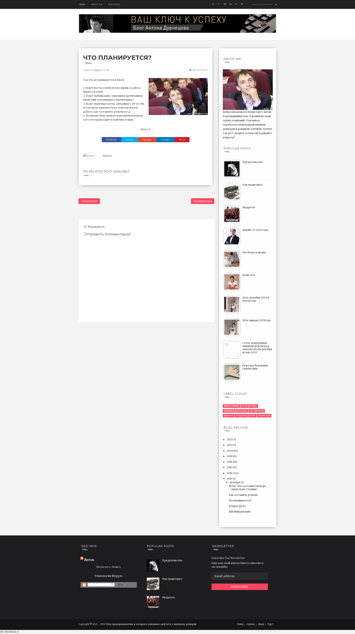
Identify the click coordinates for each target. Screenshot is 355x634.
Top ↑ (270, 624)
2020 (230, 450)
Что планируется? (240, 500)
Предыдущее (202, 201)
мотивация (257, 410)
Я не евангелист (252, 184)
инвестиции (231, 405)
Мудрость (248, 207)
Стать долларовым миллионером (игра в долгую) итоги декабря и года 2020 (257, 347)
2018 (230, 461)
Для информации (239, 511)
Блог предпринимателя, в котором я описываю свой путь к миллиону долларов (151, 624)
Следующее (89, 201)
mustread (264, 415)
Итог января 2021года (256, 320)
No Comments (200, 69)
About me (96, 4)
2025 (230, 439)
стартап (241, 415)
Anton (97, 69)
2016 (230, 473)
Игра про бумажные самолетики (255, 367)
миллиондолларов (235, 410)
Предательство (252, 162)
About (261, 624)
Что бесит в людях (254, 252)
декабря (235, 482)
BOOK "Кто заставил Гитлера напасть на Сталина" (247, 488)
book (252, 415)
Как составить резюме (243, 495)
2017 (229, 467)
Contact (251, 624)
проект (228, 415)
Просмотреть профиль (108, 567)
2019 (230, 456)
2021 (230, 445)
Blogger (117, 576)
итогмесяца (249, 405)
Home (82, 4)
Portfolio (114, 4)
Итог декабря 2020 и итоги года (255, 299)
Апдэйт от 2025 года (255, 230)
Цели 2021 (248, 275)
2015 (230, 478)
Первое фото (237, 506)
